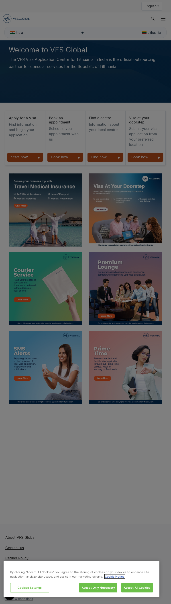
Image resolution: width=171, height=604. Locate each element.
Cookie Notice (114, 576)
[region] (81, 579)
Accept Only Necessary (98, 587)
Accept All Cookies (137, 587)
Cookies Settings (30, 587)
